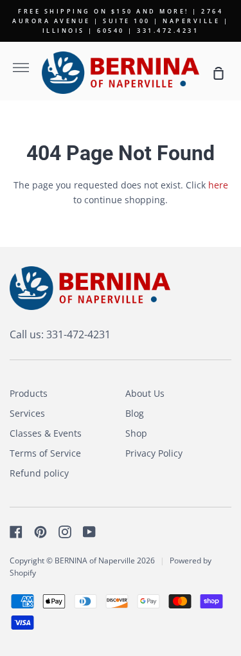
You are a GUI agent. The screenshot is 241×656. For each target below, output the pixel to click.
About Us (145, 393)
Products (29, 393)
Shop (136, 433)
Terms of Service (45, 453)
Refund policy (39, 473)
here (218, 185)
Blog (134, 413)
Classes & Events (46, 433)
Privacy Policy (154, 453)
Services (27, 413)
